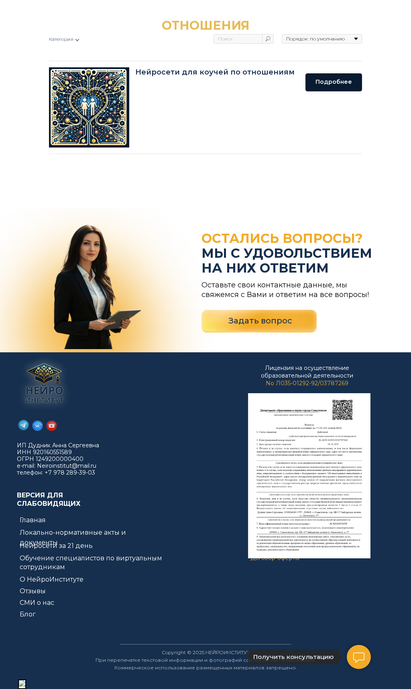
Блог (28, 614)
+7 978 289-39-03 (70, 472)
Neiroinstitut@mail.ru (66, 465)
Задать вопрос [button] (260, 320)
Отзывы (33, 591)
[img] (44, 383)
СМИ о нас (37, 602)
